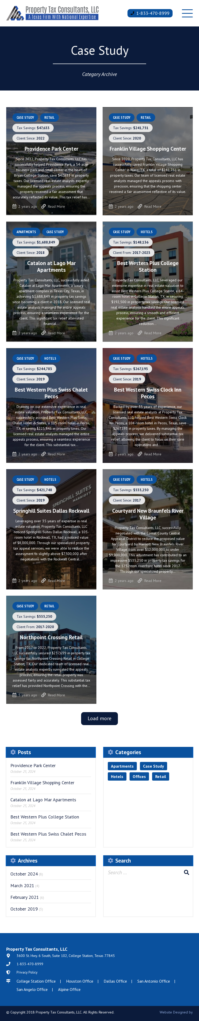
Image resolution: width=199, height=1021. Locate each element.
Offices (139, 776)
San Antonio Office (153, 981)
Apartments (122, 766)
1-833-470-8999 (152, 13)
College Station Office (36, 981)
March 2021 (22, 885)
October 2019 (24, 909)
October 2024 (24, 874)
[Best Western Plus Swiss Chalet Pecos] (51, 405)
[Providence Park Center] (51, 161)
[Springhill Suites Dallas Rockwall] (51, 529)
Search (186, 872)
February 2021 (24, 897)
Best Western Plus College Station (44, 817)
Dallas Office (115, 981)
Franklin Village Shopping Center (42, 783)
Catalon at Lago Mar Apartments (43, 800)
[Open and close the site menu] (187, 13)
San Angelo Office (32, 989)
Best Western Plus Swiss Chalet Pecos (48, 834)
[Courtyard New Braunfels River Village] (148, 529)
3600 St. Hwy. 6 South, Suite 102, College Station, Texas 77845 (66, 956)
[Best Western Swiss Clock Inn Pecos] (148, 405)
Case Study (153, 766)
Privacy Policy (27, 972)
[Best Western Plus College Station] (148, 281)
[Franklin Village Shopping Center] (148, 161)
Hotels (117, 776)
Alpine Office (69, 989)
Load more (99, 718)
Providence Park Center (33, 765)
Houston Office (79, 981)
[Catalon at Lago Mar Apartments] (51, 281)
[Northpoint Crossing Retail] (51, 650)
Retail (160, 776)
